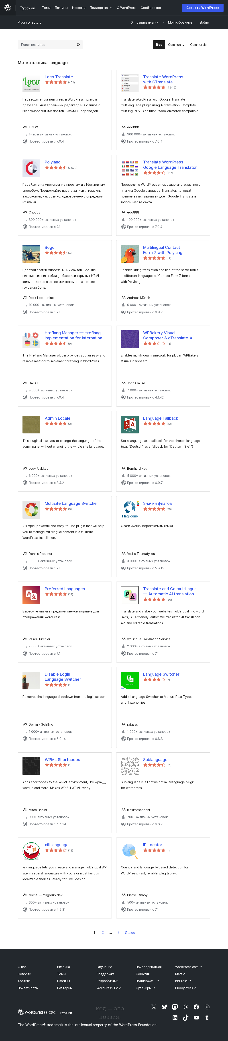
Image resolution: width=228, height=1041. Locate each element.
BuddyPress (186, 988)
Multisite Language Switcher (71, 503)
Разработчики (107, 981)
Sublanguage (155, 759)
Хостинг (24, 981)
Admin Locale (57, 418)
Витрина (63, 967)
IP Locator (152, 844)
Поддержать (147, 981)
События (143, 974)
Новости (24, 974)
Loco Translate (59, 77)
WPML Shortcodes (62, 759)
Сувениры (145, 988)
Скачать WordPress (202, 8)
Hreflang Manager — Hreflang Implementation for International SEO (75, 335)
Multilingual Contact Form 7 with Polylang (162, 250)
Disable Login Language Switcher (63, 677)
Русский (66, 1013)
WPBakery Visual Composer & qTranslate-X (167, 335)
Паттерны (64, 988)
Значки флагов (157, 503)
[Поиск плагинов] (78, 44)
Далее (130, 932)
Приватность (28, 988)
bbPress (183, 981)
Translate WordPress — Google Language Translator (170, 164)
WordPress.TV (109, 988)
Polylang (53, 162)
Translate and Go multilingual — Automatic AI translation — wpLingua (171, 591)
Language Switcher (161, 674)
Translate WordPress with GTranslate (163, 79)
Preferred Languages (65, 588)
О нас (22, 967)
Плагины (63, 981)
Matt (180, 974)
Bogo (50, 247)
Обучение (104, 967)
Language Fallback (160, 418)
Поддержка (105, 974)
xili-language (57, 844)
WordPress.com (188, 967)
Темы (61, 974)
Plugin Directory (29, 22)
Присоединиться (149, 967)
